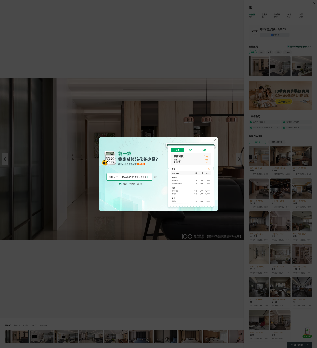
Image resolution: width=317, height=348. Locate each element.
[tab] (177, 150)
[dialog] (158, 174)
